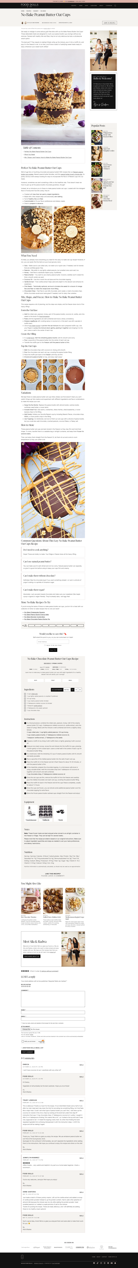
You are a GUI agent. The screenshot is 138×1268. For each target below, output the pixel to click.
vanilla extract (38, 705)
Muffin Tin (46, 820)
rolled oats (34, 694)
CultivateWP (56, 1263)
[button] (42, 22)
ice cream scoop (34, 325)
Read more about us (31, 956)
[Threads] (104, 1263)
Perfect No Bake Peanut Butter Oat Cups (37, 151)
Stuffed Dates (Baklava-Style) (52, 917)
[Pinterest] (108, 1263)
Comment (25, 990)
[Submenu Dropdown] (76, 5)
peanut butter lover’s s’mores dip (71, 174)
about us (52, 952)
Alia (30, 22)
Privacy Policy (38, 1263)
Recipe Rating (26, 984)
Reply (82, 1064)
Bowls (61, 820)
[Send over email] (77, 625)
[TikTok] (97, 1263)
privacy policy (47, 28)
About (101, 5)
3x (80, 689)
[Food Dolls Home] (29, 6)
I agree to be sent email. (54, 645)
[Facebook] (94, 1263)
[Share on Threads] (63, 625)
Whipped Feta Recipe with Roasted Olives (108, 135)
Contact (104, 1256)
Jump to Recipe (109, 22)
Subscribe (94, 5)
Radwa (37, 22)
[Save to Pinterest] (49, 625)
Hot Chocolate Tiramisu (28, 917)
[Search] (115, 5)
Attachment (25, 1026)
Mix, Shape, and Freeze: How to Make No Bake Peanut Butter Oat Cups (48, 157)
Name (23, 1010)
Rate (35, 680)
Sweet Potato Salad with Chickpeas (107, 167)
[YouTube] (111, 1263)
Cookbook (109, 5)
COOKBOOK (71, 1)
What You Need (29, 154)
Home (80, 5)
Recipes (73, 5)
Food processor (31, 820)
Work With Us (112, 1256)
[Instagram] (101, 1263)
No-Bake (43, 11)
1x (72, 689)
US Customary (57, 689)
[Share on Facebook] (34, 625)
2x (76, 689)
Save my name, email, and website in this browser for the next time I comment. (43, 1023)
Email (70, 680)
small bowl (30, 338)
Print (53, 680)
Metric (66, 689)
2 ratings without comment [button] (49, 971)
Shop (86, 5)
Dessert (35, 11)
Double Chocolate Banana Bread (107, 199)
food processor (44, 316)
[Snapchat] (115, 1263)
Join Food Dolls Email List (32, 1048)
